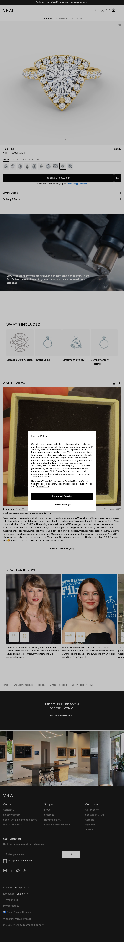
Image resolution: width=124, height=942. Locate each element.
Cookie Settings (62, 504)
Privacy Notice (85, 483)
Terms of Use (42, 486)
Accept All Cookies (62, 496)
